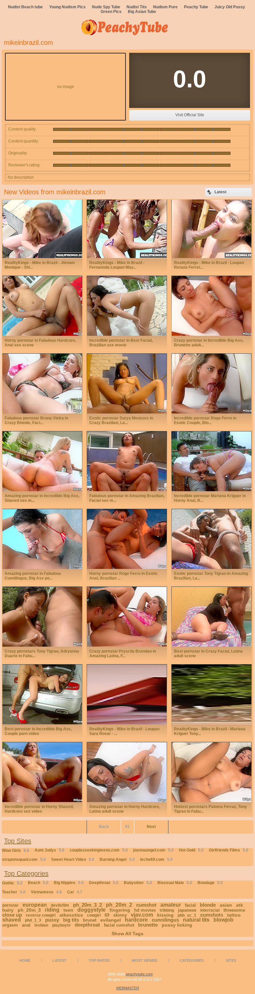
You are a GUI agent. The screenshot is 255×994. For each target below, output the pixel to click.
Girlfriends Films (228, 850)
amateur (170, 905)
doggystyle (91, 910)
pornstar (10, 905)
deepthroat (87, 925)
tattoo (234, 915)
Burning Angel (117, 859)
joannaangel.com (153, 850)
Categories (192, 960)
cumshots (211, 915)
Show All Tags (127, 933)
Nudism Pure (165, 7)
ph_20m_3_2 (87, 905)
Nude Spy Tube (106, 7)
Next (151, 826)
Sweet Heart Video (72, 859)
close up (12, 915)
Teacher (14, 892)
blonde (208, 905)
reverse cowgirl (40, 915)
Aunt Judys (49, 850)
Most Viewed (144, 960)
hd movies (145, 910)
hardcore (136, 920)
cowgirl (94, 915)
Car (74, 892)
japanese (187, 910)
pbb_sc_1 (187, 915)
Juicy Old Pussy (229, 7)
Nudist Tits (137, 7)
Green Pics (111, 11)
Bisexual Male (174, 882)
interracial (209, 910)
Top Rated (99, 960)
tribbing (167, 910)
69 (107, 915)
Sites (231, 960)
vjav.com (142, 915)
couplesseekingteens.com (99, 850)
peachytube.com (139, 974)
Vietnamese (46, 892)
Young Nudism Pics (67, 7)
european (35, 905)
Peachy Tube (196, 7)
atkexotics (71, 915)
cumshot (146, 905)
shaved (11, 920)
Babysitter (138, 882)
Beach (38, 882)
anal (26, 925)
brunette (148, 925)
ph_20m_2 (119, 905)
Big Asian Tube (142, 11)
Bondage (210, 882)
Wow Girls (15, 850)
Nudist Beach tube (25, 7)
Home (24, 960)
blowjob (223, 920)
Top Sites (17, 841)
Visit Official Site (189, 115)
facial (190, 905)
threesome (234, 910)
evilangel (110, 920)
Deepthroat (104, 882)
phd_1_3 (33, 920)
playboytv (61, 925)
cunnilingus (165, 920)
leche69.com (156, 859)
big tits (71, 920)
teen (68, 910)
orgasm (10, 925)
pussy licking (177, 925)
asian (226, 905)
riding (52, 910)
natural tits (196, 920)
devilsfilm (60, 905)
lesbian (41, 925)
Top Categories (26, 873)
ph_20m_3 (29, 910)
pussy (52, 920)
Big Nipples (69, 882)
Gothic (12, 883)
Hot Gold (191, 850)
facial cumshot (119, 925)
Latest (59, 960)
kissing (165, 915)
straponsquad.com (24, 859)
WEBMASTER (127, 988)
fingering (120, 910)
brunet (89, 920)
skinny (120, 915)
